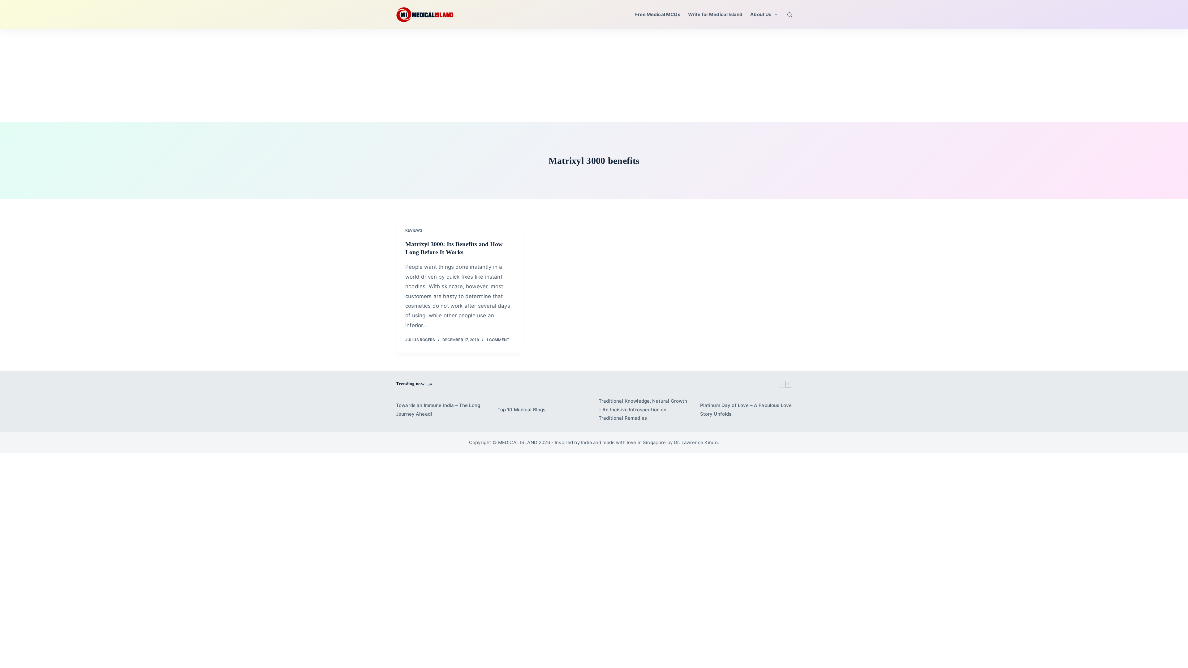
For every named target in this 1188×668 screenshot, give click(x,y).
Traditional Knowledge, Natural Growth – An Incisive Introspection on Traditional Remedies (643, 409)
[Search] (789, 14)
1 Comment (497, 339)
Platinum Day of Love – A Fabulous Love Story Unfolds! (746, 409)
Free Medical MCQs (657, 14)
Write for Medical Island (715, 14)
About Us (760, 14)
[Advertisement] (594, 75)
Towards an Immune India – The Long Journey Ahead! (438, 409)
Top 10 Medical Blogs (521, 410)
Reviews (413, 230)
